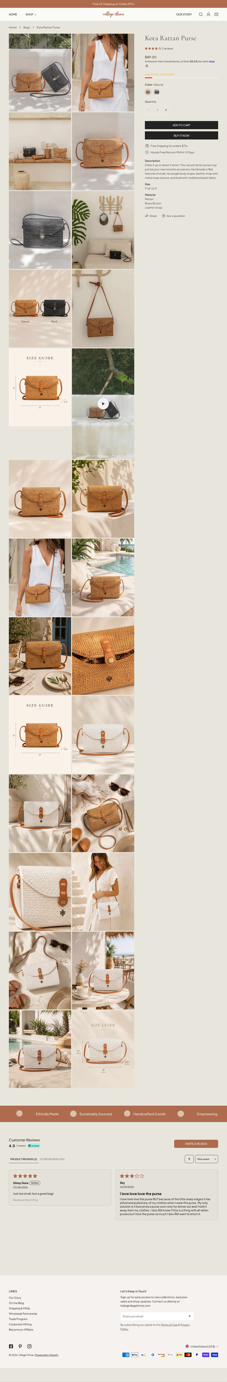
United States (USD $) (202, 1346)
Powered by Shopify (47, 1354)
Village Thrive (26, 1354)
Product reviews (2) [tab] (23, 1159)
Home (13, 27)
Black (156, 92)
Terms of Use (169, 1324)
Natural (148, 92)
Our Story (15, 1297)
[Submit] (189, 1316)
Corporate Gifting (20, 1324)
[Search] (201, 14)
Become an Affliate (21, 1329)
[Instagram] (29, 1346)
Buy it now (181, 135)
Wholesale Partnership (23, 1313)
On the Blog (16, 1303)
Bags (26, 27)
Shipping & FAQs (19, 1308)
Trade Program (18, 1319)
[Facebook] (11, 1346)
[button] (216, 14)
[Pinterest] (20, 1346)
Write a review (196, 1144)
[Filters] (189, 1159)
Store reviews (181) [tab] (52, 1159)
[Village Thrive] (113, 14)
